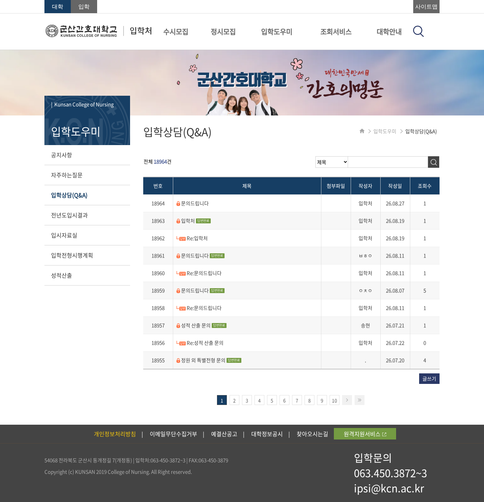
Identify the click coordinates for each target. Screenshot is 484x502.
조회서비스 (336, 31)
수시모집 (175, 31)
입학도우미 (276, 31)
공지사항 (61, 155)
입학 (84, 7)
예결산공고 (224, 434)
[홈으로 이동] (362, 131)
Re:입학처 (197, 238)
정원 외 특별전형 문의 (203, 360)
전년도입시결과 (69, 215)
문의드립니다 (194, 203)
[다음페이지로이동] (347, 400)
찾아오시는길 (312, 434)
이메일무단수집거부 (173, 434)
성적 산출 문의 (196, 325)
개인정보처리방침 (115, 434)
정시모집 (223, 31)
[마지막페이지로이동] (359, 400)
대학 (57, 7)
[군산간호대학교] (98, 35)
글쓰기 (429, 378)
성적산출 (61, 275)
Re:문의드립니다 (204, 273)
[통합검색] (418, 35)
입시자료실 (64, 235)
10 (334, 400)
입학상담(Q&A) (69, 195)
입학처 (188, 220)
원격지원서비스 (362, 434)
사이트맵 (426, 7)
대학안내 (389, 31)
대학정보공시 (267, 434)
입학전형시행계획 (72, 255)
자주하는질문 (67, 175)
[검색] (433, 162)
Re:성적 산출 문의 (205, 342)
